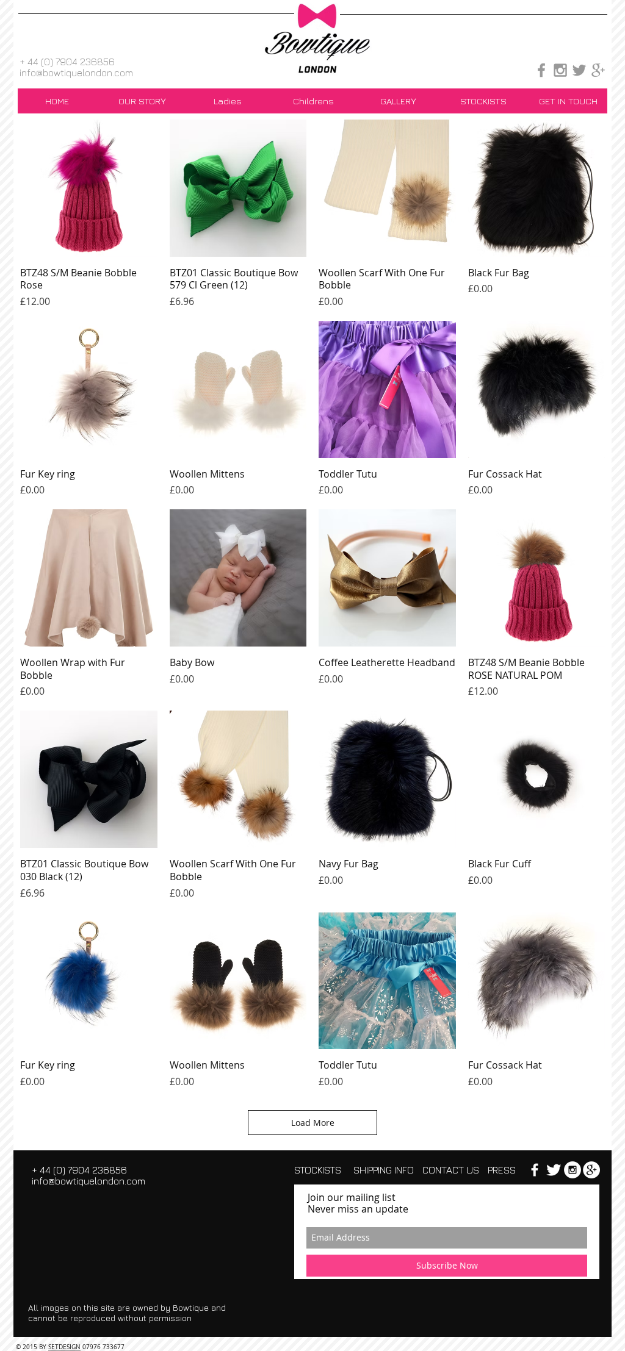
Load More (312, 1122)
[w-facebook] (534, 1169)
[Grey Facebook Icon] (541, 70)
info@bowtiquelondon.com (76, 72)
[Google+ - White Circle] (591, 1169)
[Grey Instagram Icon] (560, 70)
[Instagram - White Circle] (572, 1169)
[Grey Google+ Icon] (598, 70)
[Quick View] (88, 188)
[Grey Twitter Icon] (579, 70)
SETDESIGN (64, 1347)
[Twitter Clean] (553, 1169)
